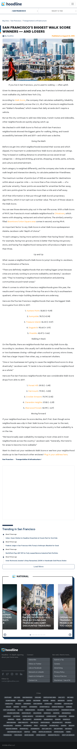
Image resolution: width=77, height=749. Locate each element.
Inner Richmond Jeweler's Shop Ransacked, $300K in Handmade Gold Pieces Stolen (36, 561)
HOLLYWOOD (37, 713)
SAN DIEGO (68, 728)
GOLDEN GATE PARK (13, 713)
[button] (5, 634)
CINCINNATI (27, 703)
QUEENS (63, 725)
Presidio (33, 333)
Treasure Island (33, 322)
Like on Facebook (35, 668)
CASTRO (69, 700)
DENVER (16, 707)
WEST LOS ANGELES (68, 735)
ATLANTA (20, 700)
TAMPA (68, 732)
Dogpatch (33, 328)
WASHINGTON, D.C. (53, 735)
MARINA (71, 716)
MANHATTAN (62, 716)
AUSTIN (28, 700)
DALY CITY (61, 697)
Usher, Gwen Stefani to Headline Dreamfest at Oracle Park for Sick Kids (31, 538)
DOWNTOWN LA (44, 707)
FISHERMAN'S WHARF (68, 710)
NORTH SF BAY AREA (50, 697)
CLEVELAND (48, 703)
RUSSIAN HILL (24, 728)
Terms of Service (60, 676)
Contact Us (33, 680)
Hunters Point (33, 311)
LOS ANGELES (40, 716)
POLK (35, 725)
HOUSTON (56, 713)
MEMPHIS (11, 719)
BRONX (53, 700)
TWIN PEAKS (18, 735)
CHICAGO (18, 703)
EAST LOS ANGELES (9, 710)
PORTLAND (43, 725)
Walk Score (20, 100)
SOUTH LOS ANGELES (45, 732)
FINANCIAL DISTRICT (52, 710)
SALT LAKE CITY (46, 728)
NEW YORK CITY (23, 722)
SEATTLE (27, 732)
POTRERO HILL (54, 725)
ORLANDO (68, 722)
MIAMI (18, 719)
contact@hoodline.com (10, 681)
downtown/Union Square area (21, 222)
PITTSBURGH (27, 725)
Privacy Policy (59, 672)
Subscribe (32, 660)
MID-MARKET (27, 719)
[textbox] (58, 11)
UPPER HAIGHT (40, 735)
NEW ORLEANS (11, 722)
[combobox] (19, 11)
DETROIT (24, 707)
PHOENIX (18, 725)
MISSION (57, 719)
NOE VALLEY (34, 722)
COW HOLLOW (68, 703)
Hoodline (9, 36)
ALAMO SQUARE (10, 700)
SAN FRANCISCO (27, 697)
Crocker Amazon (34, 397)
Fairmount (33, 391)
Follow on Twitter (35, 664)
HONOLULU (47, 713)
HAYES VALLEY (26, 713)
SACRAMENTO (35, 728)
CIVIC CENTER (37, 703)
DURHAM (69, 707)
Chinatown (59, 214)
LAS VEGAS (16, 716)
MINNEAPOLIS (48, 719)
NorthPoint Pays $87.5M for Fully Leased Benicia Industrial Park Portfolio (32, 553)
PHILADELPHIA (8, 725)
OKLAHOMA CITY (57, 722)
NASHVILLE (66, 719)
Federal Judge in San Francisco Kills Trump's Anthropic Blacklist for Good (32, 546)
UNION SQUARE (29, 735)
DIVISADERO (33, 707)
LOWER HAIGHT (51, 716)
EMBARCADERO (30, 710)
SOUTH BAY (8, 697)
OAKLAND (38, 697)
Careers (57, 664)
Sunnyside (33, 316)
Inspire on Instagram (36, 676)
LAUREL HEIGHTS (28, 716)
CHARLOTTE (9, 703)
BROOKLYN (61, 700)
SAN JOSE (17, 697)
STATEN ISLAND (58, 732)
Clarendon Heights (33, 402)
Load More (38, 567)
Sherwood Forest (33, 408)
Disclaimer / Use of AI (62, 680)
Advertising (58, 668)
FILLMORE (41, 710)
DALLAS (8, 707)
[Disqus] (38, 492)
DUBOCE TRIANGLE (57, 707)
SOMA (34, 732)
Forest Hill (33, 386)
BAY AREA (70, 697)
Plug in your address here (55, 455)
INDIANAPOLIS (66, 713)
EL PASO (20, 710)
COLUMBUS (58, 703)
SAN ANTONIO (58, 728)
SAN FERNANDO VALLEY (14, 732)
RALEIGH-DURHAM (11, 728)
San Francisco (16, 21)
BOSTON (45, 700)
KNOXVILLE (7, 716)
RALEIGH (71, 725)
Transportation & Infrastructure (35, 21)
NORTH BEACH (45, 722)
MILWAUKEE (37, 719)
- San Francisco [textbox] (18, 11)
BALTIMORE (36, 700)
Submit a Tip (59, 660)
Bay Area (5, 21)
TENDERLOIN (8, 735)
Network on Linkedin (36, 672)
